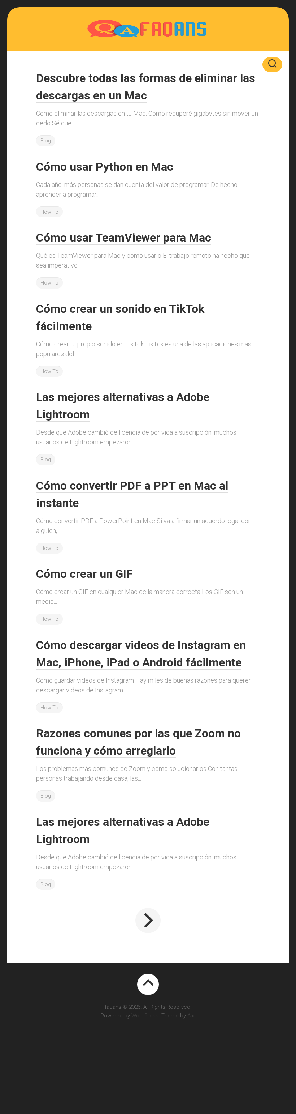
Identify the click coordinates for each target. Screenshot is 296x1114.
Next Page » (148, 920)
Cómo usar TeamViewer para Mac (123, 237)
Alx (190, 1015)
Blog (45, 141)
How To (49, 212)
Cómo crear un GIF (84, 574)
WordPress (144, 1015)
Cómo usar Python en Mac (104, 167)
